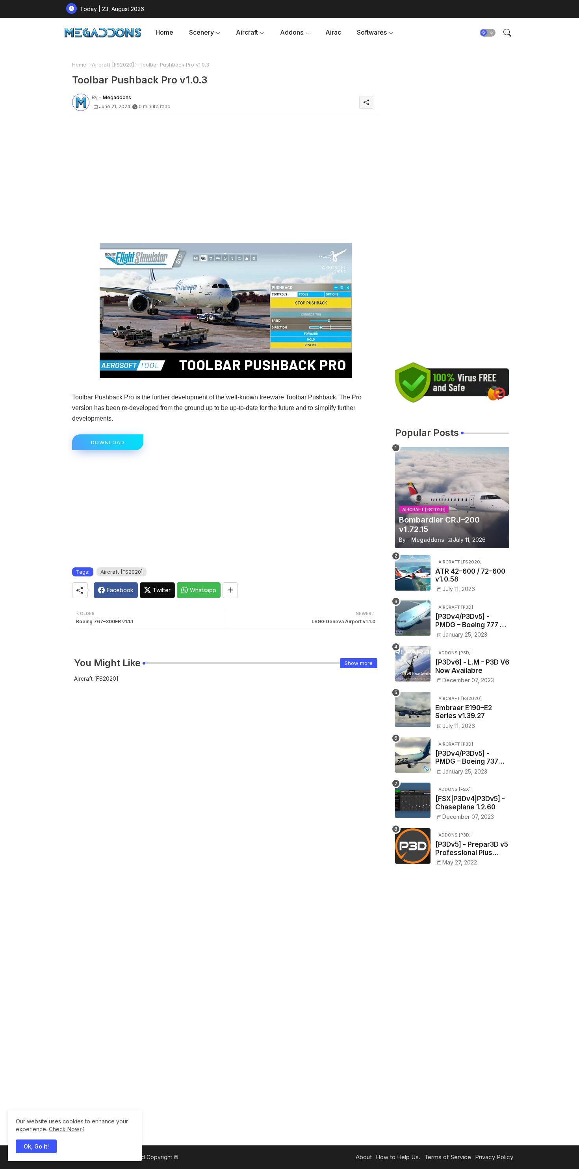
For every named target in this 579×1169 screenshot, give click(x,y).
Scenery (201, 32)
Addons (291, 32)
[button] (487, 33)
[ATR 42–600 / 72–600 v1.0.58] (413, 573)
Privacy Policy (494, 1157)
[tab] (164, 32)
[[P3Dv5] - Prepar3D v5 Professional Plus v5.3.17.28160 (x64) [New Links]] (413, 846)
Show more (359, 663)
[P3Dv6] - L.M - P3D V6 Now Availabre (472, 666)
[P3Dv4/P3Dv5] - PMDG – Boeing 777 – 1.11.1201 (469, 621)
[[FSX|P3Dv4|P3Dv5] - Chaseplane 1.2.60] (413, 800)
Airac (333, 32)
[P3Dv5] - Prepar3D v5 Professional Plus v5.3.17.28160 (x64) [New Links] (471, 848)
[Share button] (230, 590)
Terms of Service (447, 1157)
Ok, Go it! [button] (36, 1146)
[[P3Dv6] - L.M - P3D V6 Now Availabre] (413, 663)
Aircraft (247, 32)
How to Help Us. (398, 1157)
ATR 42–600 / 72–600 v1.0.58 (470, 575)
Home (164, 32)
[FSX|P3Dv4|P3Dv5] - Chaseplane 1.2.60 (470, 803)
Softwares (372, 32)
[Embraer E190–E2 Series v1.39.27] (413, 709)
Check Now (64, 1129)
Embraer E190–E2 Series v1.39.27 (463, 712)
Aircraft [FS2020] (113, 64)
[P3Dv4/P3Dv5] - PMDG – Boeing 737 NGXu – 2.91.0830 (466, 758)
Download (107, 442)
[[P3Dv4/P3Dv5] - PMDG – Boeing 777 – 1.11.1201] (413, 618)
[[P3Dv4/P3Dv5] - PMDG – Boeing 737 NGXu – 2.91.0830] (413, 755)
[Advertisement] (225, 177)
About (364, 1157)
